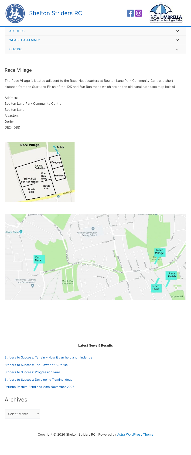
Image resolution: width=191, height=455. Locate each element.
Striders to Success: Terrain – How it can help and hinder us (48, 357)
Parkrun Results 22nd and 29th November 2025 (39, 387)
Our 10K (15, 49)
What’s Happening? (24, 40)
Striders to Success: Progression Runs (33, 372)
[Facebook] (130, 13)
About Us (16, 31)
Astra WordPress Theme (135, 434)
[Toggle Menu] (176, 31)
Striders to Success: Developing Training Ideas (38, 379)
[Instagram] (139, 13)
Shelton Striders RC (55, 13)
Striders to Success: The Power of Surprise (36, 365)
